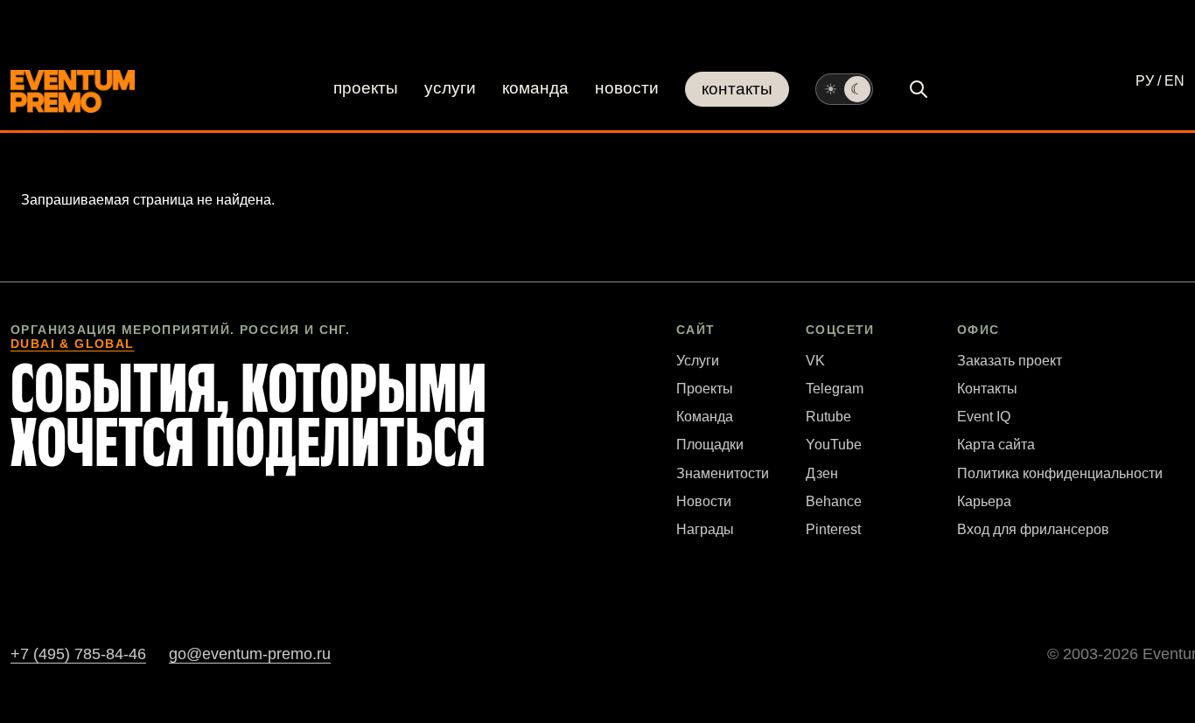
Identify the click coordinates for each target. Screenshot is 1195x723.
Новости (627, 88)
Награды (705, 529)
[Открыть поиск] (918, 89)
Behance (834, 501)
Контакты (737, 89)
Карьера (984, 501)
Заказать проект (1009, 360)
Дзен (822, 473)
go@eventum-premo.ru (250, 654)
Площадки (710, 444)
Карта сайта (996, 444)
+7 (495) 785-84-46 (78, 654)
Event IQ (983, 416)
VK (815, 360)
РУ (1145, 80)
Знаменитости (722, 473)
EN (1174, 80)
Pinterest (833, 529)
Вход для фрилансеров (1033, 529)
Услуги (450, 88)
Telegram (834, 388)
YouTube (834, 444)
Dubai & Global (72, 344)
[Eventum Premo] (72, 91)
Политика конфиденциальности (1060, 473)
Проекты (365, 88)
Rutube (828, 416)
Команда (535, 88)
